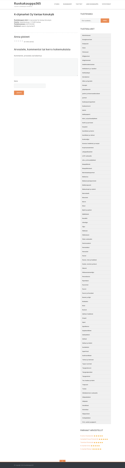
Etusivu (56, 4)
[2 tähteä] (17, 41)
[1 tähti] (15, 41)
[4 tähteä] (20, 41)
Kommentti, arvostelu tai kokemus (28, 56)
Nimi (16, 81)
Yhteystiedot (106, 4)
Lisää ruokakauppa (92, 4)
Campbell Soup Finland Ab (89, 439)
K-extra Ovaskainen (86, 436)
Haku (105, 20)
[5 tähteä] (22, 41)
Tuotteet (79, 4)
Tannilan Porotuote (86, 442)
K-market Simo (85, 446)
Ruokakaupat (67, 4)
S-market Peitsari (86, 449)
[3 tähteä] (18, 41)
